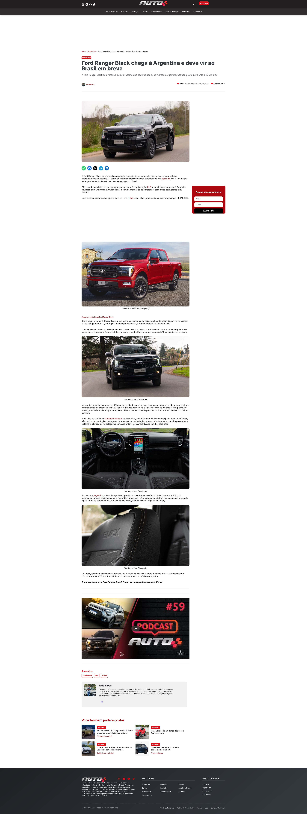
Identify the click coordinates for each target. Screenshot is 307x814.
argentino (98, 495)
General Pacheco (113, 418)
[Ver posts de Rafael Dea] (83, 85)
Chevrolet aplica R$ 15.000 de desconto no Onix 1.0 (165, 748)
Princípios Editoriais (167, 808)
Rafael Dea (90, 84)
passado (166, 178)
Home (84, 51)
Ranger (104, 675)
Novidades (92, 51)
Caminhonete (87, 675)
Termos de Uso (202, 808)
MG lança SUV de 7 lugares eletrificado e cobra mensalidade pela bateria (115, 731)
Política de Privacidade (185, 808)
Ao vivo (204, 3)
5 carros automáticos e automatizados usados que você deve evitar (114, 748)
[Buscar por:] (193, 4)
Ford (96, 675)
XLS (149, 187)
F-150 (130, 198)
